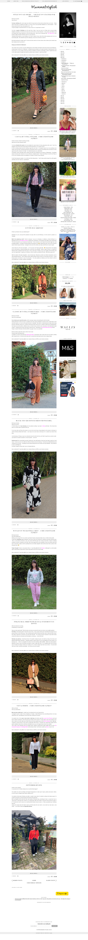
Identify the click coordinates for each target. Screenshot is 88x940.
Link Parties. (65, 1)
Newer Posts (17, 880)
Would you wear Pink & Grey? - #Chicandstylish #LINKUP (34, 531)
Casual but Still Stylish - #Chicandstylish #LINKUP (34, 137)
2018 (61, 100)
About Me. (16, 1)
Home (8, 1)
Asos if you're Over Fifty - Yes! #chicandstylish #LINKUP (68, 177)
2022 (61, 57)
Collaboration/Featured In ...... (50, 1)
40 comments (14, 414)
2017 (61, 101)
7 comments (14, 699)
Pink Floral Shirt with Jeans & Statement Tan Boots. (34, 622)
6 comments (14, 305)
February (63, 92)
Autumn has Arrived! (34, 228)
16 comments (14, 615)
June (62, 86)
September (63, 81)
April (62, 89)
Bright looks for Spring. (68, 202)
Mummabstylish (44, 7)
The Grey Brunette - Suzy (68, 220)
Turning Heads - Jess (68, 211)
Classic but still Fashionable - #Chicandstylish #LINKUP (34, 312)
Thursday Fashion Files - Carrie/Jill (68, 213)
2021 (61, 95)
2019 (61, 98)
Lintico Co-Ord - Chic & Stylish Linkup (67, 227)
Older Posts (50, 880)
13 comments (14, 130)
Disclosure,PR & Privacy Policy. (30, 1)
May (62, 87)
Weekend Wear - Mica (68, 208)
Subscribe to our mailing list (44, 923)
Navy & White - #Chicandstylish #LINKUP (34, 706)
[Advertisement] (44, 911)
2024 (61, 54)
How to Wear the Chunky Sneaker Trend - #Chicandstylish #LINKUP (68, 158)
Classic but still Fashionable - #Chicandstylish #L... (66, 70)
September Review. (34, 785)
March (63, 90)
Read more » (34, 219)
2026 (61, 51)
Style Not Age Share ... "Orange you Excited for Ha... (67, 64)
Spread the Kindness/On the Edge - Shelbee (68, 217)
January (63, 93)
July (62, 84)
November (63, 60)
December (63, 58)
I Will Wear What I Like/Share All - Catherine (68, 221)
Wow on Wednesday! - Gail (68, 212)
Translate (71, 278)
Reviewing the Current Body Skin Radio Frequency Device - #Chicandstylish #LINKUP (67, 131)
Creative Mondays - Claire (68, 207)
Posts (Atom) (19, 887)
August (63, 83)
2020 (61, 97)
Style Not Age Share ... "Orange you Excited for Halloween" (34, 15)
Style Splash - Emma (68, 209)
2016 (61, 103)
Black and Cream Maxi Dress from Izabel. (34, 421)
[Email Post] (18, 130)
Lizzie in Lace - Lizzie (68, 216)
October (63, 61)
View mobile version (34, 882)
